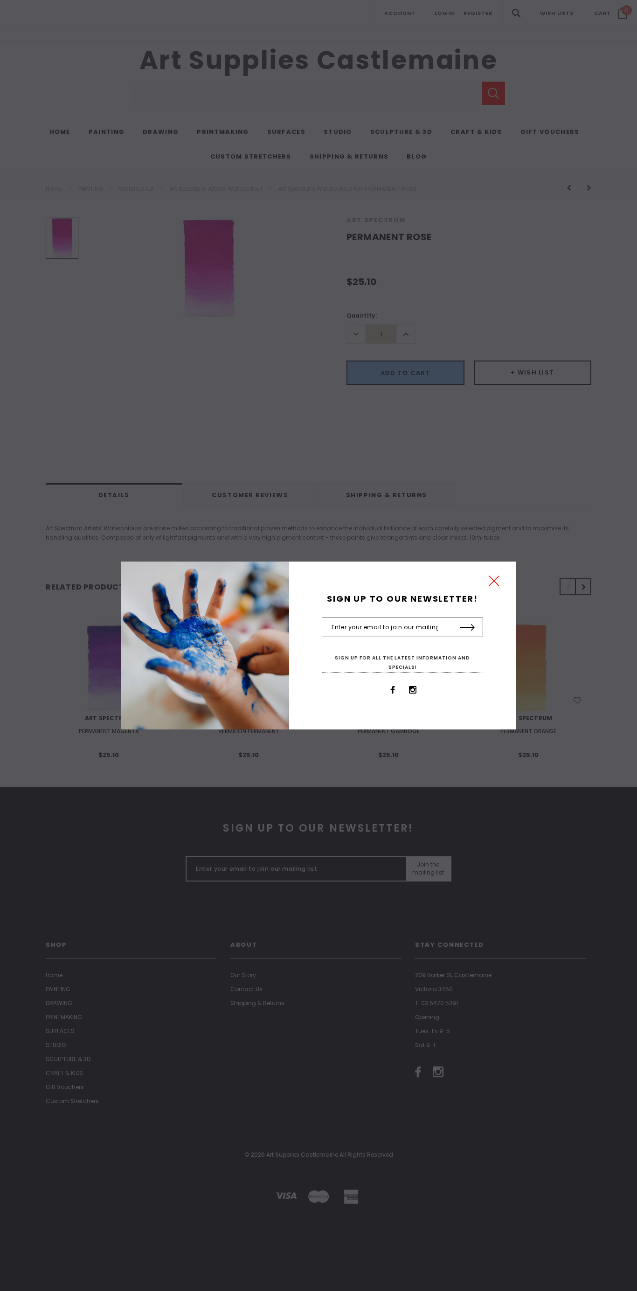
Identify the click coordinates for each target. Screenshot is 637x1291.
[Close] (494, 583)
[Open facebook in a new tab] (392, 690)
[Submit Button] (467, 628)
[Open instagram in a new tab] (412, 690)
